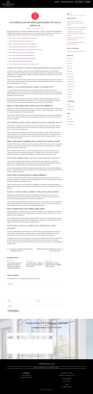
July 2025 (69, 92)
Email (38, 301)
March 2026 (70, 71)
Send (10, 357)
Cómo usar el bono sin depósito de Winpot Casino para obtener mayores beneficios (14, 265)
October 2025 (70, 84)
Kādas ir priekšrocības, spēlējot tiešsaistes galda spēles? (22, 58)
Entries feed (69, 119)
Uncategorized (35, 28)
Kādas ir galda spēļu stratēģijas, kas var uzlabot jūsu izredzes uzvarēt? (25, 49)
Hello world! (82, 51)
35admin (28, 28)
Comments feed (70, 121)
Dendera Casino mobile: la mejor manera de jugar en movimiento (35, 264)
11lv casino (59, 136)
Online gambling (70, 106)
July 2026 (69, 61)
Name (9, 301)
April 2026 (69, 68)
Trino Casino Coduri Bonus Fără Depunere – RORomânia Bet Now (21, 250)
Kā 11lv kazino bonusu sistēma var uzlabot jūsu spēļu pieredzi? (23, 64)
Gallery (57, 2)
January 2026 (70, 76)
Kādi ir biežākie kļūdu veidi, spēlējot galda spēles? (20, 61)
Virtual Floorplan (67, 2)
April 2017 (69, 97)
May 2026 (69, 66)
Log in (68, 116)
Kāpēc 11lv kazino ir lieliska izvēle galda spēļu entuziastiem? (23, 38)
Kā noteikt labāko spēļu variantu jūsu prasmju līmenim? (22, 52)
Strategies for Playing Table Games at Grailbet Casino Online (53, 264)
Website (10, 306)
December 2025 (70, 79)
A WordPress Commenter (72, 51)
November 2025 (70, 81)
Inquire (87, 2)
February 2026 (70, 74)
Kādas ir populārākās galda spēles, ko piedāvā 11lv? (21, 41)
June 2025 (69, 94)
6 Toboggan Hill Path (46, 389)
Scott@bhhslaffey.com (67, 386)
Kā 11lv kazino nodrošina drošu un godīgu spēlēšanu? (21, 55)
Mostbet (69, 104)
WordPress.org (70, 124)
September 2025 (71, 86)
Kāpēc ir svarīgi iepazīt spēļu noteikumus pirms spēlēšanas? (23, 44)
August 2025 (70, 89)
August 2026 (70, 58)
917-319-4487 (79, 2)
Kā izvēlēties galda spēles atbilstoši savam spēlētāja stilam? (23, 47)
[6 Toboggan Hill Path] (8, 6)
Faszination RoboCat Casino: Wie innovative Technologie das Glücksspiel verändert (75, 33)
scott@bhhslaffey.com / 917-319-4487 (46, 328)
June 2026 (69, 63)
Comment (10, 284)
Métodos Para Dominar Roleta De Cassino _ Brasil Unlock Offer (48, 250)
